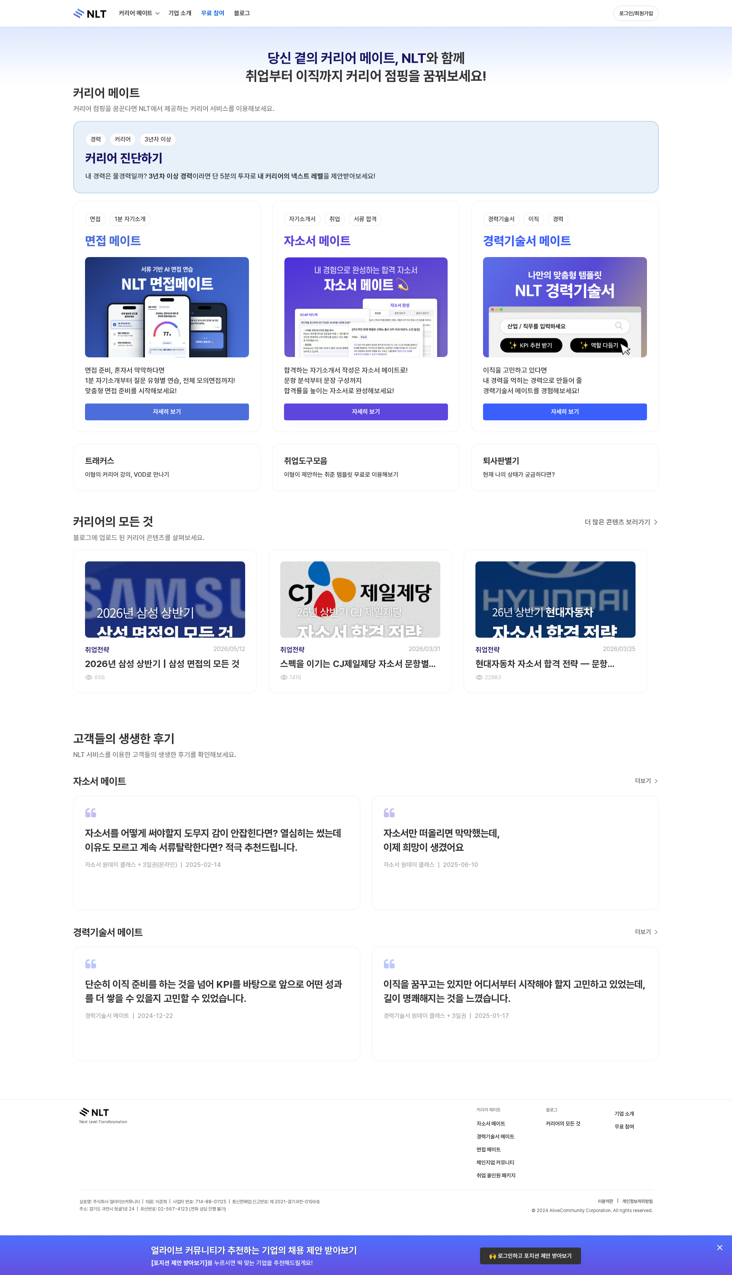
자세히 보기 (167, 411)
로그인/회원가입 (636, 13)
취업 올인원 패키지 (496, 1175)
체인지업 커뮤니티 (495, 1162)
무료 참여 (624, 1127)
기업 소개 (624, 1114)
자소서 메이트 (491, 1124)
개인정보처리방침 (637, 1201)
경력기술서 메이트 (495, 1137)
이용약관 (605, 1201)
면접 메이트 (489, 1149)
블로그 (242, 13)
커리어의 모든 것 (563, 1124)
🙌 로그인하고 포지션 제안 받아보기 (530, 1255)
